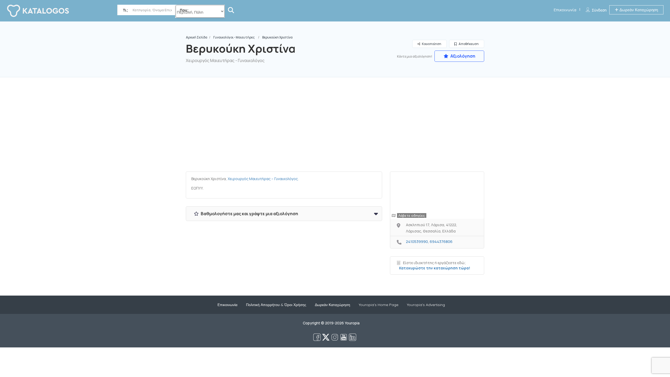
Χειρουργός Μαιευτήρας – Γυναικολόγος (263, 178)
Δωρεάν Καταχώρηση (638, 9)
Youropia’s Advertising (426, 304)
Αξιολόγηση (462, 56)
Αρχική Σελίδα (196, 37)
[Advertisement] (335, 127)
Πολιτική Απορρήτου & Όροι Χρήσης (276, 304)
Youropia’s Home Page (378, 304)
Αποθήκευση (468, 44)
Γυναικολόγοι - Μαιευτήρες (234, 37)
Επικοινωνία (565, 10)
